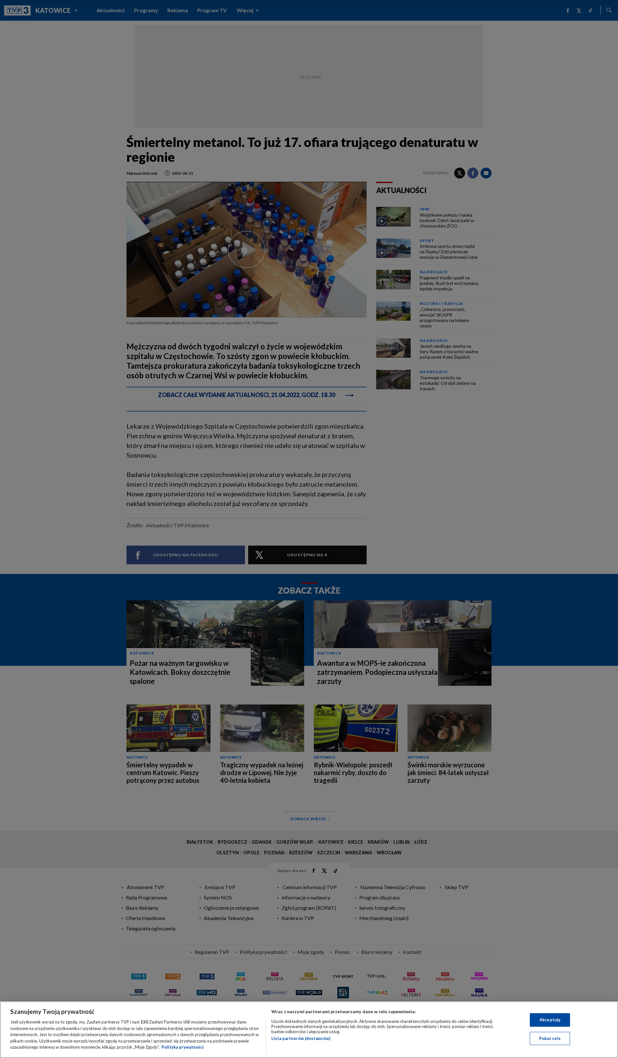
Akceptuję (549, 1019)
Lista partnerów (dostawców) (300, 1038)
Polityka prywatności (183, 1047)
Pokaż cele (550, 1038)
